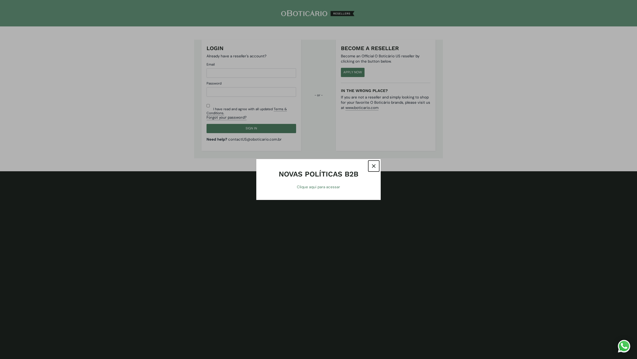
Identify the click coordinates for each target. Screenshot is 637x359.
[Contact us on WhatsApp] (624, 346)
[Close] (373, 166)
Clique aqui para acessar (318, 186)
